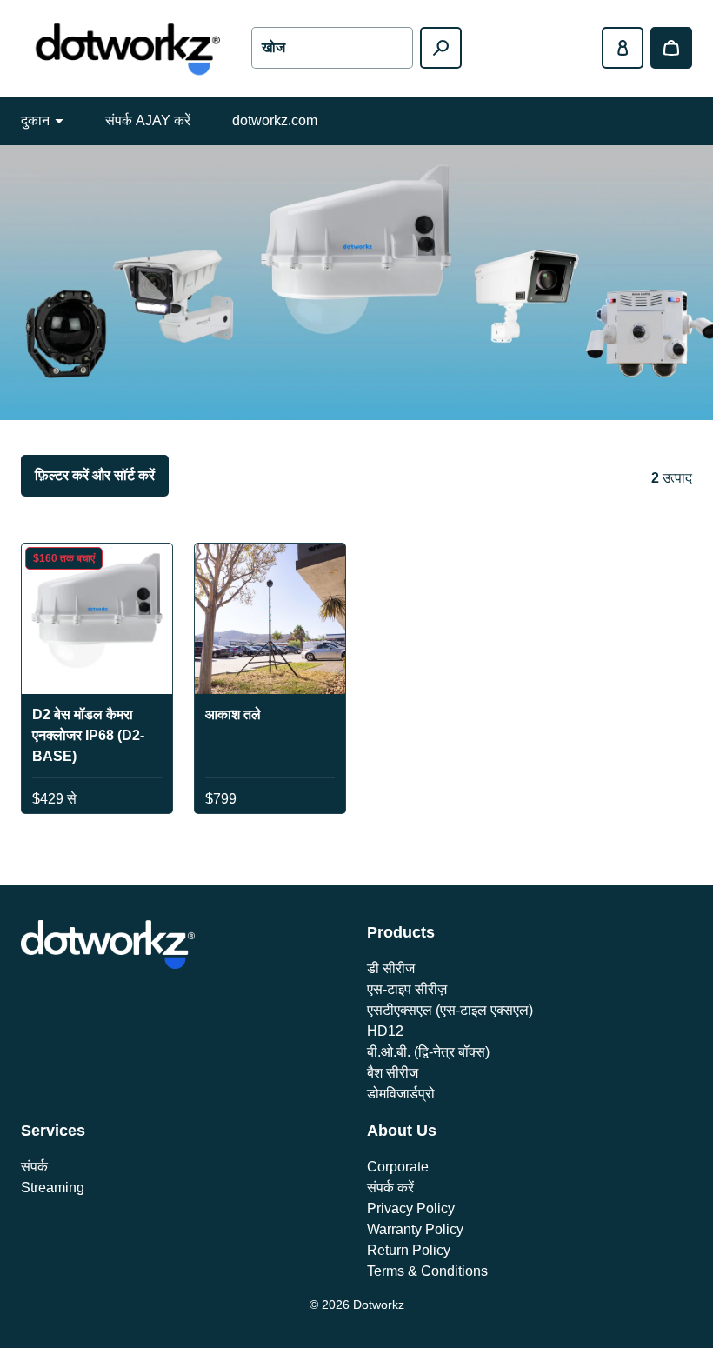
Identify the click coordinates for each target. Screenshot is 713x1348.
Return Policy (408, 1250)
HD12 (385, 1031)
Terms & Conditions (427, 1271)
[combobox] (331, 48)
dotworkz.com (274, 120)
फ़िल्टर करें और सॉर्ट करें (95, 475)
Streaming (52, 1187)
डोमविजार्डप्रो (401, 1093)
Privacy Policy (411, 1208)
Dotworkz (378, 1304)
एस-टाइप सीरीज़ (407, 989)
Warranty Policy (415, 1229)
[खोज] (441, 48)
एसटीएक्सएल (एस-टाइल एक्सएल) (450, 1010)
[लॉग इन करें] (622, 48)
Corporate (398, 1166)
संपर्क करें (390, 1187)
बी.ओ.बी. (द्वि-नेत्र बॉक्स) (428, 1051)
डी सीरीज (391, 968)
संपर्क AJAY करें (147, 120)
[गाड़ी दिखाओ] (671, 48)
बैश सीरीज (392, 1072)
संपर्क (34, 1166)
